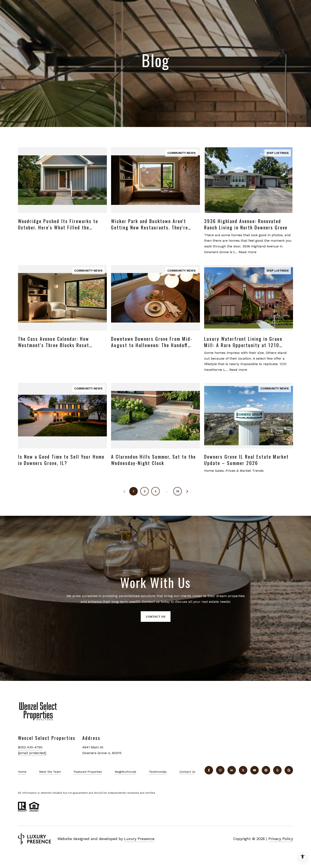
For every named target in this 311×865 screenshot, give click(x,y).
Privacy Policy (280, 838)
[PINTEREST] (266, 770)
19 (177, 491)
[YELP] (277, 770)
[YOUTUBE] (254, 770)
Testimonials (158, 771)
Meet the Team (50, 771)
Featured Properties (88, 771)
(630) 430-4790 (30, 747)
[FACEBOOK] (209, 770)
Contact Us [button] (155, 616)
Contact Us (187, 771)
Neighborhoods (125, 771)
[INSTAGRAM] (220, 770)
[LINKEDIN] (231, 770)
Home (22, 771)
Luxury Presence (139, 838)
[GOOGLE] (289, 770)
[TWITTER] (243, 770)
